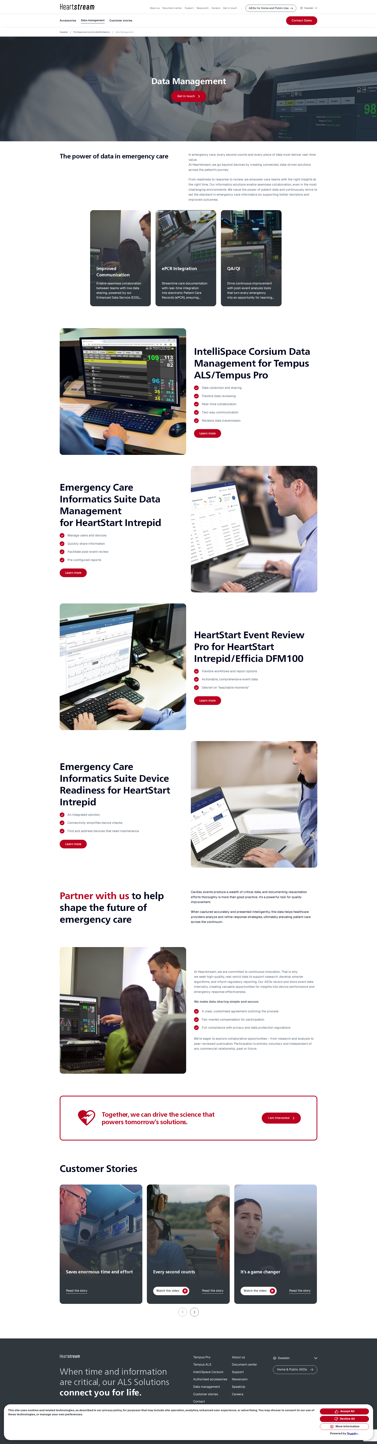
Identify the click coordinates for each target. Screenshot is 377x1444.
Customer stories (120, 20)
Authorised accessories (210, 1379)
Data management (93, 20)
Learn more (207, 433)
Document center (172, 8)
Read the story (76, 1290)
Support (189, 8)
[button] (308, 8)
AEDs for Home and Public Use (269, 8)
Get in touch (230, 8)
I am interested (278, 1118)
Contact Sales (302, 20)
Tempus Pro (201, 1357)
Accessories (68, 20)
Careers (215, 8)
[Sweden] (77, 7)
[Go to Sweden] (70, 1356)
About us (155, 8)
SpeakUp (238, 1386)
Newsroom (203, 8)
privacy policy (112, 1410)
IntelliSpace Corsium (208, 1372)
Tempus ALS (202, 1364)
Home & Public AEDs (292, 1369)
